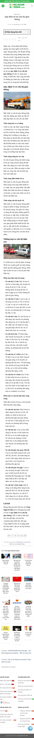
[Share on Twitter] (15, 535)
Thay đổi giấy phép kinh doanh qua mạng (28, 586)
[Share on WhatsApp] (8, 535)
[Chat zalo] (30, 728)
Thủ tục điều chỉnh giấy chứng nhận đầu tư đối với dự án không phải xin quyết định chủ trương (17, 613)
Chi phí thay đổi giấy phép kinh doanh (28, 563)
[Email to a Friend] (18, 535)
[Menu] (3, 5)
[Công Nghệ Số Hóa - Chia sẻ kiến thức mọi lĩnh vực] (17, 6)
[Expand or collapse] (28, 32)
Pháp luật (17, 14)
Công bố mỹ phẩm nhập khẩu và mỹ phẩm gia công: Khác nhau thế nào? (5, 588)
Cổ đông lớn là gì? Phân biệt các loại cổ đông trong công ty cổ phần (28, 611)
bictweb (24, 24)
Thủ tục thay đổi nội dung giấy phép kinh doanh (5, 636)
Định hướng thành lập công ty (5, 562)
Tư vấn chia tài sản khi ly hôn (28, 634)
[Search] (32, 6)
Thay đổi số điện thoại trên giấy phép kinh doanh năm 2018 (17, 587)
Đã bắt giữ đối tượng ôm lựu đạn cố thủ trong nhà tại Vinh (17, 636)
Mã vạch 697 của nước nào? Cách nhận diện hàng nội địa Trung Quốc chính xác (5, 613)
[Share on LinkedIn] (25, 535)
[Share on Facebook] (12, 535)
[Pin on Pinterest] (21, 535)
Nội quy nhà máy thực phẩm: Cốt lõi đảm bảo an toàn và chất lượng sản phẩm (17, 565)
